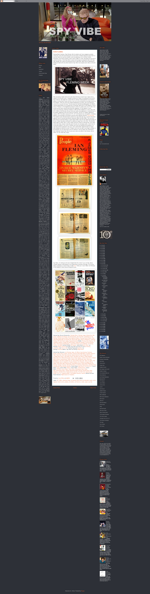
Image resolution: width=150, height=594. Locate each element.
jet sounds (43, 229)
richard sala (47, 320)
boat (48, 129)
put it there (45, 313)
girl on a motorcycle (46, 204)
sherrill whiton (42, 337)
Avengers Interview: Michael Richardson (67, 364)
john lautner (45, 232)
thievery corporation (45, 368)
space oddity (47, 341)
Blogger (82, 590)
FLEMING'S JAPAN (104, 308)
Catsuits (83, 373)
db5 (42, 163)
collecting (64, 380)
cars (44, 139)
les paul (43, 247)
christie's (40, 144)
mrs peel (43, 282)
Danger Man (102, 365)
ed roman (45, 176)
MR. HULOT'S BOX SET (108, 498)
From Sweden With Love (104, 373)
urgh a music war (46, 374)
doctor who (46, 170)
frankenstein (41, 193)
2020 (102, 255)
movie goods (41, 281)
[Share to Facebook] (80, 378)
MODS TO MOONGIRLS (108, 462)
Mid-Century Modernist (104, 396)
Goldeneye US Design (62, 336)
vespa (43, 377)
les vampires (47, 247)
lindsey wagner (42, 250)
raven (40, 315)
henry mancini (46, 209)
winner (42, 388)
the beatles (41, 360)
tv (47, 372)
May (103, 314)
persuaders (47, 302)
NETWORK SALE (104, 284)
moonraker (47, 279)
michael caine (41, 269)
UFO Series (102, 426)
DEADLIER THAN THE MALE (104, 294)
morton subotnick (46, 280)
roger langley (41, 326)
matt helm (41, 264)
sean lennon (46, 331)
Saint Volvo (59, 355)
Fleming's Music (74, 335)
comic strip (43, 150)
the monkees (45, 362)
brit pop (45, 133)
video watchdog (45, 379)
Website (40, 65)
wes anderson (47, 383)
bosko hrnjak (47, 130)
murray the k (47, 282)
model (43, 276)
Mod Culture (102, 398)
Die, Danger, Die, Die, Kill (104, 369)
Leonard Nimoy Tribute (65, 359)
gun (45, 207)
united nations (41, 374)
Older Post (93, 387)
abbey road (44, 108)
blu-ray (41, 129)
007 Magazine (102, 355)
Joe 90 (101, 386)
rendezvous (47, 317)
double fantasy (46, 171)
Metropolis (44, 105)
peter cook (41, 304)
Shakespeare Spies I (60, 370)
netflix (45, 285)
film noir (40, 190)
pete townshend (46, 303)
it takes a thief (44, 217)
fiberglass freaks (42, 189)
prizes (44, 312)
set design (41, 335)
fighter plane (47, 189)
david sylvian (45, 162)
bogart (40, 130)
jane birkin (47, 222)
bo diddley (46, 129)
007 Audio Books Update (63, 341)
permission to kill (42, 302)
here (75, 265)
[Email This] (76, 378)
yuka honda (47, 391)
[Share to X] (79, 378)
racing (48, 314)
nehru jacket (41, 285)
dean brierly (47, 164)
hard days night (44, 208)
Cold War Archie (62, 372)
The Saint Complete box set (65, 360)
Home (75, 387)
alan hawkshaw (44, 111)
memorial (60, 349)
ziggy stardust (43, 392)
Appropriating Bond (73, 341)
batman (40, 124)
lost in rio (42, 252)
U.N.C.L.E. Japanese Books (63, 373)
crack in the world (42, 154)
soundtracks (46, 340)
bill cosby (45, 127)
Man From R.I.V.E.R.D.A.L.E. (85, 366)
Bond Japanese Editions (74, 338)
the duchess (41, 361)
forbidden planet (46, 191)
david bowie (46, 160)
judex (40, 236)
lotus (40, 253)
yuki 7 (40, 392)
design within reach (43, 168)
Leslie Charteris (103, 392)
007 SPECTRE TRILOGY (105, 281)
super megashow (42, 352)
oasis (45, 288)
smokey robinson (42, 339)
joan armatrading (45, 230)
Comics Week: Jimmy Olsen (67, 369)
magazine (43, 255)
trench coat (41, 372)
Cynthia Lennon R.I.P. (87, 357)
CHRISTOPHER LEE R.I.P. (105, 286)
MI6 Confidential (103, 394)
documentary (41, 171)
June (103, 275)
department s (46, 166)
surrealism (41, 353)
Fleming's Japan (82, 335)
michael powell (46, 269)
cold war (41, 147)
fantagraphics (41, 185)
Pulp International (103, 402)
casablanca (40, 140)
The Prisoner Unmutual (104, 420)
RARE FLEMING (104, 301)
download (40, 172)
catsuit (45, 141)
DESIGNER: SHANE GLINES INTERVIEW (108, 486)
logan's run (41, 251)
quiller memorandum (43, 314)
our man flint (45, 293)
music (44, 283)
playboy (66, 382)
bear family (45, 125)
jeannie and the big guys (45, 226)
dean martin (41, 165)
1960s (60, 380)
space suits (47, 342)
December (104, 265)
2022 (102, 251)
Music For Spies (88, 360)
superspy (47, 352)
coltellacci (47, 147)
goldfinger (42, 206)
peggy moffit (46, 300)
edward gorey (43, 178)
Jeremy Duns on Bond (62, 353)
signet (86, 382)
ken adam (43, 239)
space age (41, 341)
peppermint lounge (46, 301)
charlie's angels (41, 143)
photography (41, 307)
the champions (46, 360)
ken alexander (85, 380)
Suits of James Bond (104, 412)
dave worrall (47, 159)
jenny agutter (41, 227)
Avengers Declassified (104, 359)
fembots (41, 188)
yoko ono (47, 389)
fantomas (47, 185)
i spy (42, 213)
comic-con (47, 150)
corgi (48, 151)
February (104, 319)
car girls (40, 139)
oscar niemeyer (47, 291)
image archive (80, 349)
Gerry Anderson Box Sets (78, 360)
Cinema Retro (46, 100)
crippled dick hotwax (42, 155)
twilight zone (44, 373)
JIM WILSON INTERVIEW (104, 310)
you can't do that (41, 390)
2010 (102, 329)
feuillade (47, 188)
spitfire (46, 344)
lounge (45, 253)
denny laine (41, 166)
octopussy (42, 289)
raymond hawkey (46, 316)
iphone (42, 216)
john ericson (47, 231)
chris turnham (47, 143)
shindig (48, 337)
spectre (40, 343)
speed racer (44, 343)
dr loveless (46, 172)
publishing (40, 313)
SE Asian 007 (80, 336)
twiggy (40, 373)
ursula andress (42, 375)
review (40, 318)
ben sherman (44, 126)
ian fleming (73, 380)
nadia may (47, 283)
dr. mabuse (44, 174)
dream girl (44, 175)
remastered (41, 317)
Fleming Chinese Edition (85, 338)
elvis (39, 182)
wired (45, 388)
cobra (45, 146)
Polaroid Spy (68, 363)
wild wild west (44, 386)
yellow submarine (42, 389)
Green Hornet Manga (86, 363)
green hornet (47, 206)
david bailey (41, 160)
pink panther (41, 308)
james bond (79, 380)
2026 (102, 245)
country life (41, 153)
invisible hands (43, 215)
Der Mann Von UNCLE (79, 356)
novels (90, 380)
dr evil (43, 172)
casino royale (45, 140)
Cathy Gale (41, 100)
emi (41, 182)
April (103, 315)
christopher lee (46, 144)
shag (45, 335)
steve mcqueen (44, 350)
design (68, 380)
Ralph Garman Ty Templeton (67, 374)
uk (48, 373)
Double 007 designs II (80, 342)
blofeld (46, 128)
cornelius (40, 152)
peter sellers (44, 305)
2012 (102, 326)
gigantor (45, 203)
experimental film (46, 184)
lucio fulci (43, 254)
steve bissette (44, 349)
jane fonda (41, 223)
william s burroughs (45, 387)
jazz (39, 225)
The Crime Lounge (103, 416)
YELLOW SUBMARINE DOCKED (108, 510)
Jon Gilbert (59, 345)
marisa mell (45, 261)
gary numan (44, 196)
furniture (40, 196)
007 (58, 380)
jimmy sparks (47, 229)
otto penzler (46, 292)
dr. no (48, 174)
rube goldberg (47, 328)
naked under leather (43, 284)
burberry (40, 136)
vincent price (41, 380)
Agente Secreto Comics (77, 355)
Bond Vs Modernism (85, 339)
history (48, 210)
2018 (102, 258)
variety (43, 376)
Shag (101, 406)
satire (44, 330)
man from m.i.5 (44, 256)
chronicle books (42, 145)
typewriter (80, 348)
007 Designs (73, 345)
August (103, 271)
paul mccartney (45, 299)
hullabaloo (47, 212)
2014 (102, 322)
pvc (48, 313)
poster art (43, 311)
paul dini (40, 299)
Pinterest (103, 115)
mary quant (41, 263)
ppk (46, 311)
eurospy (40, 184)
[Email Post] (73, 378)
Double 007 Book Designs (69, 342)
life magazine (41, 249)
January (103, 320)
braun (41, 132)
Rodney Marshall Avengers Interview (74, 370)
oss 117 (41, 292)
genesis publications (45, 197)
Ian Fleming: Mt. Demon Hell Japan (72, 339)
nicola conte (44, 287)
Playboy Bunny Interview (72, 372)
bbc (48, 124)
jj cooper (40, 230)
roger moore (46, 326)
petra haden (46, 306)
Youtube (40, 71)
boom (43, 130)
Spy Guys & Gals (103, 410)
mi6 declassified (46, 268)
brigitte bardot (41, 133)
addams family (46, 109)
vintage (45, 380)
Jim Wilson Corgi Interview (81, 352)
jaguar (48, 219)
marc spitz (47, 259)
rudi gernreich (41, 329)
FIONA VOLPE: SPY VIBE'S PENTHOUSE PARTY (108, 560)
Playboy (60, 346)
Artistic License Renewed (104, 357)
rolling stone (41, 327)
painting (45, 295)
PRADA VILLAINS (108, 473)
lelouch (46, 246)
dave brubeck (45, 158)
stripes (48, 350)
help (42, 209)
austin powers (46, 120)
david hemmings (46, 161)
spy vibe (90, 382)
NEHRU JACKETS (108, 522)
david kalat (40, 162)
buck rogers (47, 135)
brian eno (47, 132)
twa (48, 372)
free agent (44, 194)
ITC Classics (102, 380)
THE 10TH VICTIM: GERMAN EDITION (108, 547)
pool (42, 310)
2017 (102, 260)
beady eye (40, 125)
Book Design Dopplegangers (63, 343)
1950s (48, 97)
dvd (42, 176)
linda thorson (46, 249)
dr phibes (45, 173)
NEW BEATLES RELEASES (108, 572)
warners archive (41, 383)
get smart (47, 202)
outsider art (44, 294)
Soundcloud (41, 69)
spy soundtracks (46, 345)
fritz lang (48, 194)
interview (64, 346)
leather (43, 246)
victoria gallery (44, 378)
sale (45, 329)
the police (44, 363)
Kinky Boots (44, 104)
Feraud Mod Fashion (76, 363)
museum (40, 283)
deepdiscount (47, 165)
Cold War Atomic (81, 367)
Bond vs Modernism (64, 362)
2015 (102, 263)
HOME (101, 141)
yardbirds (47, 388)
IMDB (40, 67)
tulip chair (45, 372)
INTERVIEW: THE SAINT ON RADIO (105, 277)
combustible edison (42, 148)
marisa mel (41, 261)
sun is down (41, 351)
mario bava (47, 260)
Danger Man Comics (59, 356)
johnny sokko (43, 235)
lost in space (47, 252)
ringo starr (46, 321)
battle (47, 124)
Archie (57, 367)
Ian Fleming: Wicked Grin (82, 364)
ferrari (45, 188)
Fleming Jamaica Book (63, 338)
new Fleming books (72, 336)
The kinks (45, 107)
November (104, 266)
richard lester (41, 320)
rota (39, 328)
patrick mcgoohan (45, 298)
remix (44, 317)
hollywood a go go (43, 211)
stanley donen (45, 348)
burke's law (44, 136)
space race (41, 342)
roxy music (42, 328)
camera (42, 138)
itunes (45, 218)
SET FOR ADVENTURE (104, 143)
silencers (40, 338)
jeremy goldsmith (42, 228)
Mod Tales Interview (66, 355)
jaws (48, 224)
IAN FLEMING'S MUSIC (105, 304)
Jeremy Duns (102, 384)
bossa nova (41, 131)
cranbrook (47, 154)
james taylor (44, 222)
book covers (85, 345)
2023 (102, 250)
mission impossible (43, 274)
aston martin (47, 116)
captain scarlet (46, 138)
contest (44, 151)
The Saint (101, 422)
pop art (44, 310)
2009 (102, 331)
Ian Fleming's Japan (69, 352)
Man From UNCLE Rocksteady (63, 357)
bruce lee (45, 134)
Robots (68, 367)
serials (82, 382)
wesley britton (41, 384)
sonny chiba (47, 339)
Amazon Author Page (43, 73)
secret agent (42, 333)
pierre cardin (47, 307)
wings (40, 388)
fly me (41, 191)
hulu (39, 213)
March (103, 317)
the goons (46, 361)
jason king (41, 224)
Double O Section (103, 371)
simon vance (47, 338)
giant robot (41, 203)
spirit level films (42, 344)
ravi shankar (43, 315)
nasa (48, 284)
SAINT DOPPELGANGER (104, 290)
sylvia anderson (46, 354)
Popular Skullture (73, 362)
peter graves (45, 304)
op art (43, 291)
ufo (47, 373)
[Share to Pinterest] (82, 378)
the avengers (46, 359)
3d (43, 99)
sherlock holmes (46, 336)
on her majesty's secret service (44, 290)
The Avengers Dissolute (104, 414)
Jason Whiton (104, 183)
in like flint (46, 214)
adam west (41, 109)
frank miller (43, 192)
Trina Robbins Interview (75, 373)
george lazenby (46, 199)
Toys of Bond (102, 424)
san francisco (78, 382)
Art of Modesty (81, 362)
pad (43, 295)
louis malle (42, 253)
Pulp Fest (101, 400)
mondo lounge (44, 277)
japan (48, 223)
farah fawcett (41, 187)
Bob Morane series (82, 359)
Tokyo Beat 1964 (61, 363)
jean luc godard (44, 225)
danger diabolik (42, 156)
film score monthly (45, 190)
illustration (41, 214)
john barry (43, 231)
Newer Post (56, 387)
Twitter (108, 114)
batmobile (44, 124)
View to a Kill (64, 348)
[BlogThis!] (77, 378)
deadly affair (43, 164)
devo (48, 168)
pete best (41, 303)
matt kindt (45, 264)
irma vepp (45, 216)
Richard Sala (102, 404)
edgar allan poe (44, 177)
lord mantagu (45, 251)
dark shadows (42, 157)
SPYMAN (58, 369)
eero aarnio (44, 179)
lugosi (46, 254)
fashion (45, 187)
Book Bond (102, 361)
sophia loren (41, 340)
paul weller (41, 300)
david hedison (41, 161)
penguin (40, 301)
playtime (46, 309)
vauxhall (45, 376)
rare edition (71, 382)
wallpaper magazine (42, 382)
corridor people (46, 152)
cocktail (48, 146)
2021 (102, 253)
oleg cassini (46, 289)
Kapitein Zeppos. (103, 390)
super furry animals (46, 351)
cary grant (47, 139)
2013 (102, 324)
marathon (42, 259)
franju (40, 192)
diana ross (41, 169)
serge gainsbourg (46, 334)
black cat (43, 128)
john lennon (44, 233)
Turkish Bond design (75, 343)
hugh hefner (43, 212)
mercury (48, 267)
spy (48, 344)
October (103, 268)
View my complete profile (104, 226)
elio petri (43, 181)
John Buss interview (72, 353)
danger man (47, 156)
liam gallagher (41, 248)
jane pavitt (45, 223)
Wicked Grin (89, 335)
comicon (40, 151)
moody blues (41, 279)
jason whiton (45, 224)
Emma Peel (46, 101)
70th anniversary (46, 99)
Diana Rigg (41, 101)
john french (41, 232)
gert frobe (40, 202)
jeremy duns (46, 227)
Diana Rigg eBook (81, 353)
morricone (41, 280)
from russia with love (44, 195)
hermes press (42, 210)
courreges (46, 153)
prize (42, 312)
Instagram (41, 75)
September (104, 270)
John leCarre (102, 388)
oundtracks (40, 293)
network (47, 285)
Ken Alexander (91, 115)
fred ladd (45, 193)
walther (48, 382)
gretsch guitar (41, 207)
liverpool (47, 250)
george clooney (42, 198)
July (103, 273)
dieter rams (45, 169)
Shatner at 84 (74, 359)
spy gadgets (41, 345)
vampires (46, 375)
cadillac (43, 137)
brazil (44, 132)
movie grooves (45, 281)
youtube (42, 391)
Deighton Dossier (103, 367)
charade (42, 142)
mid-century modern (44, 271)
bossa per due (45, 131)
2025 (102, 246)
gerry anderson (46, 200)
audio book (44, 118)
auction (40, 118)
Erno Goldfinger (83, 343)
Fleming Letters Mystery (87, 341)
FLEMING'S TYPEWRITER (104, 298)
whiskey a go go (43, 385)
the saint (45, 364)
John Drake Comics (68, 356)
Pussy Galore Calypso (76, 357)
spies (48, 343)
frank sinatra (47, 192)
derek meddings (42, 167)
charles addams (46, 142)
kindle (48, 240)
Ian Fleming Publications (104, 377)
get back (43, 202)
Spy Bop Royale (103, 408)
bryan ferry (43, 135)
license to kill (47, 248)
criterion (47, 155)
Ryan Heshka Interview (65, 366)
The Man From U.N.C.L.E (104, 418)
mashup (45, 263)
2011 (102, 327)
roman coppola (46, 327)
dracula (40, 175)
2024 (102, 248)
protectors (47, 312)
